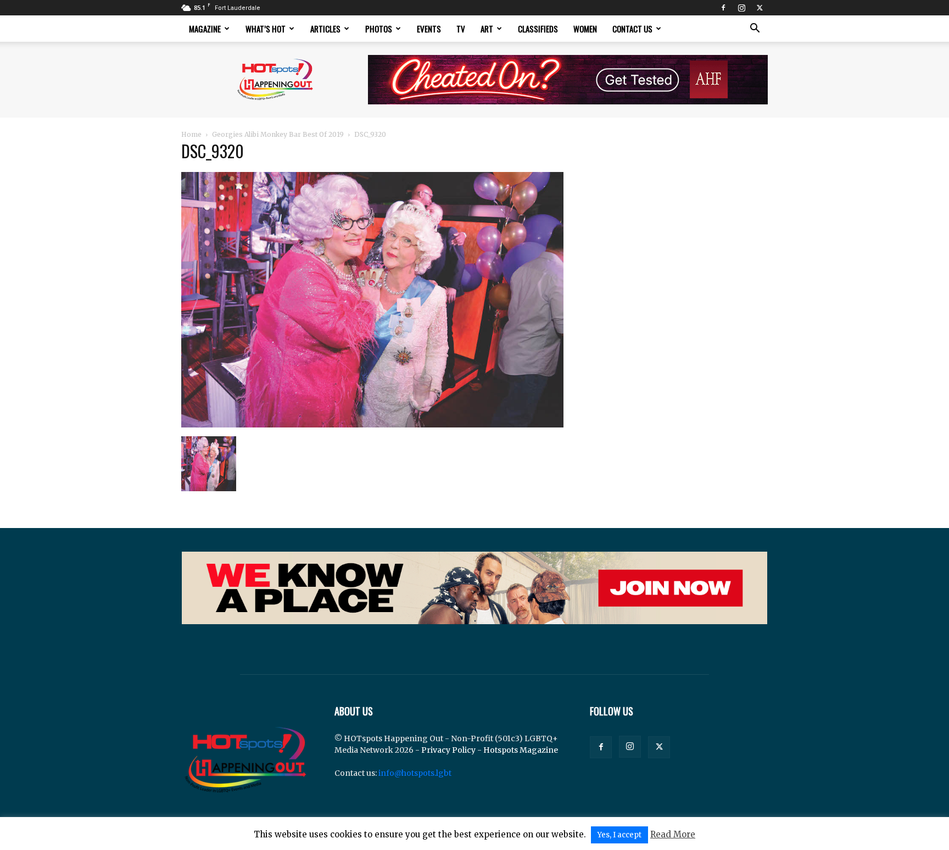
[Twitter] (759, 7)
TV (460, 29)
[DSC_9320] (372, 425)
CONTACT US (632, 29)
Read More (672, 834)
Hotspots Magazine (520, 750)
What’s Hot (265, 29)
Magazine (205, 29)
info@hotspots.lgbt (414, 773)
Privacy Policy (448, 750)
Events (429, 29)
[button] (754, 29)
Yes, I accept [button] (619, 835)
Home (191, 134)
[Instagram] (741, 7)
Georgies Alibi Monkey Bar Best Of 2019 (278, 134)
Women (585, 29)
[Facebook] (723, 7)
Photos (378, 29)
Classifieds (538, 29)
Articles (325, 29)
